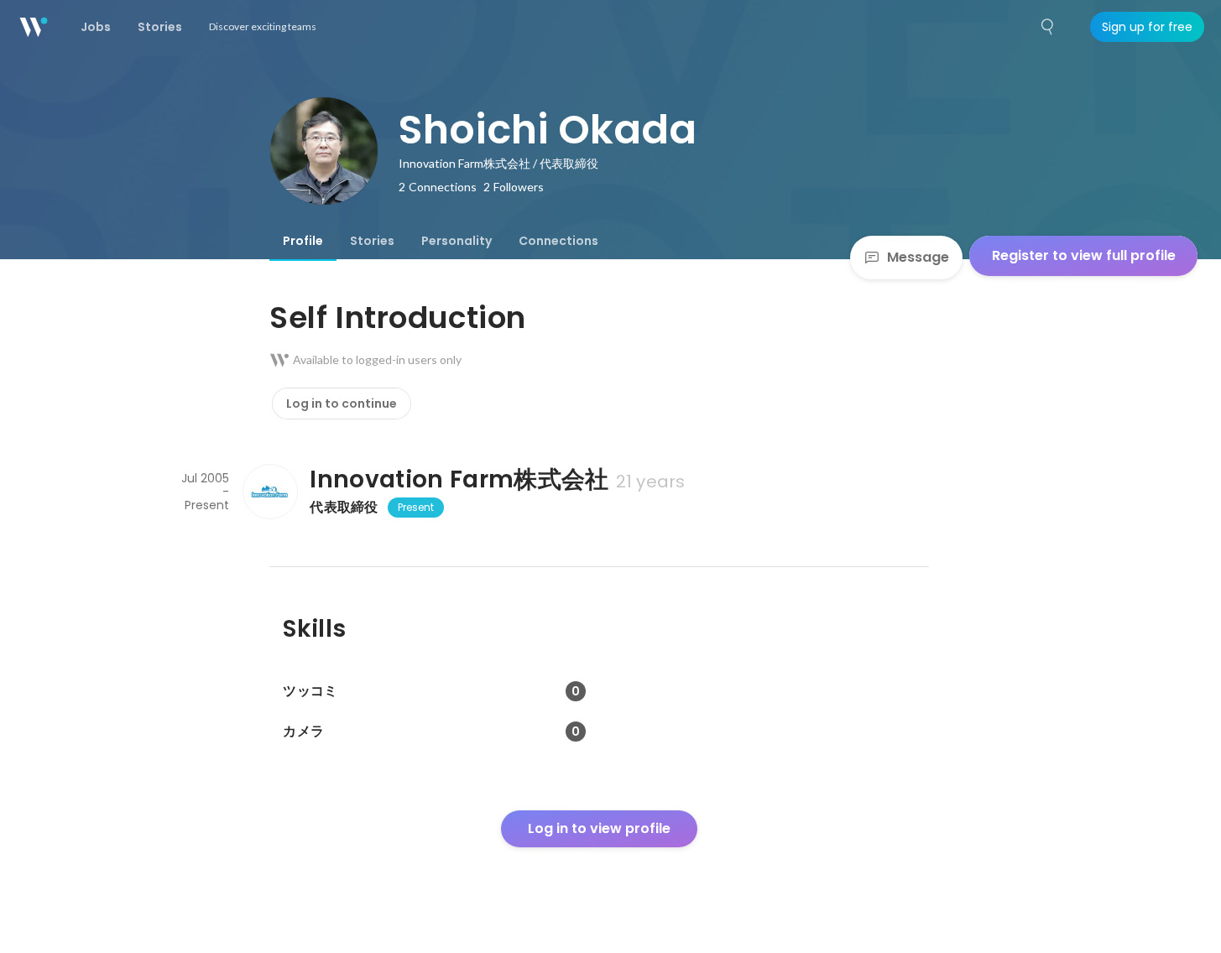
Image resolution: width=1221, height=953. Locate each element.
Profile (303, 240)
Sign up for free (1147, 26)
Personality (456, 240)
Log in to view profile (599, 828)
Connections (558, 240)
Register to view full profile (1084, 255)
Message (918, 257)
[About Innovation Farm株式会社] (269, 491)
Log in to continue (341, 403)
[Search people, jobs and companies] (1048, 27)
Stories (372, 240)
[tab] (303, 241)
